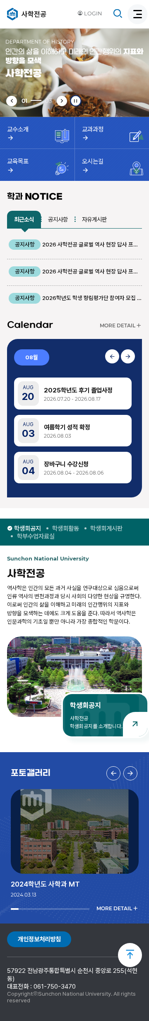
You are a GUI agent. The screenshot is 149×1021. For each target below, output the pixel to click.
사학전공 (34, 14)
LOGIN (92, 13)
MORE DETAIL (117, 327)
